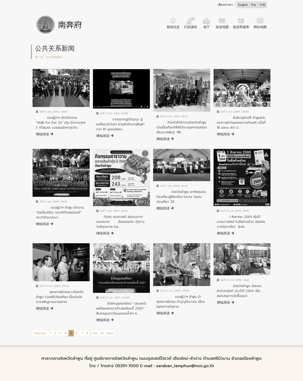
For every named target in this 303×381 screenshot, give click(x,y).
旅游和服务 (241, 27)
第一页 (39, 57)
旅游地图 (222, 27)
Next (110, 333)
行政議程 (190, 27)
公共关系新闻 (54, 57)
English (243, 5)
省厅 (206, 27)
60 (95, 333)
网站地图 (260, 27)
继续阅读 (43, 134)
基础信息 (173, 27)
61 (102, 333)
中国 (262, 5)
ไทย (253, 5)
